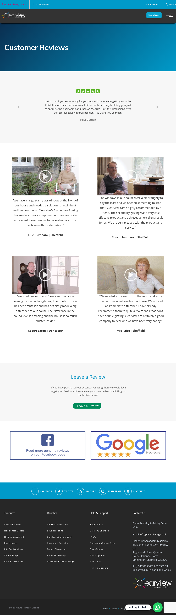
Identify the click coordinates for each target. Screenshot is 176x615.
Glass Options (97, 555)
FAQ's (93, 536)
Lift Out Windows (13, 549)
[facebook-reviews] (47, 445)
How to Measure (99, 567)
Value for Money (56, 555)
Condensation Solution (59, 536)
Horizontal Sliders (14, 530)
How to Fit (95, 561)
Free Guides (96, 549)
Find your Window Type (103, 543)
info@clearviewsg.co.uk (13, 4)
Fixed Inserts (11, 543)
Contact (161, 608)
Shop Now (154, 15)
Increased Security (57, 543)
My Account (152, 4)
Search (172, 4)
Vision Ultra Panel (14, 561)
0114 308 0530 (41, 4)
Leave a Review (88, 406)
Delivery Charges (99, 530)
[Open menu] (168, 15)
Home (105, 608)
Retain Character (56, 549)
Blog (123, 608)
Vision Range (11, 555)
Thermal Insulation (57, 524)
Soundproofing (55, 530)
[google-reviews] (128, 445)
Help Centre (96, 524)
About (114, 608)
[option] (88, 107)
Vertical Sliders (12, 524)
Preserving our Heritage (60, 561)
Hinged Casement (14, 536)
